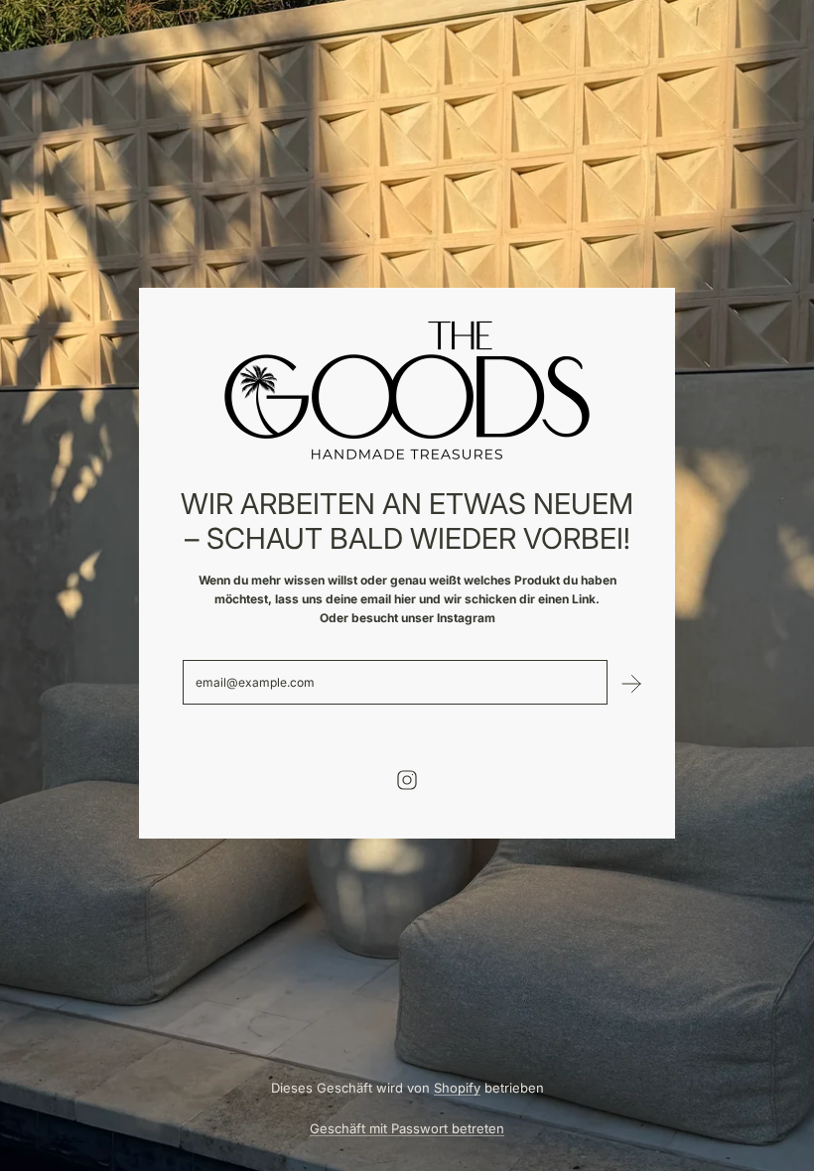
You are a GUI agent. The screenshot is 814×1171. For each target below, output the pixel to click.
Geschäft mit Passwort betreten (407, 1128)
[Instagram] (407, 780)
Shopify (457, 1088)
